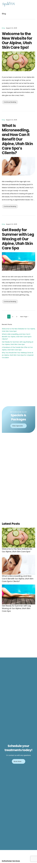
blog (3, 28)
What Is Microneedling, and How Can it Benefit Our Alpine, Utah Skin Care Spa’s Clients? (17, 139)
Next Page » (24, 316)
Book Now (17, 761)
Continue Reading (10, 102)
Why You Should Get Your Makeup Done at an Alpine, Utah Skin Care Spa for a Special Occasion (17, 355)
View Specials (17, 426)
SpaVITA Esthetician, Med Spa (8, 4)
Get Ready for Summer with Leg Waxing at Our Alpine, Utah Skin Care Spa (18, 239)
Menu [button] (33, 4)
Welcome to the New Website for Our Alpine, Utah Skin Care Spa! (17, 40)
